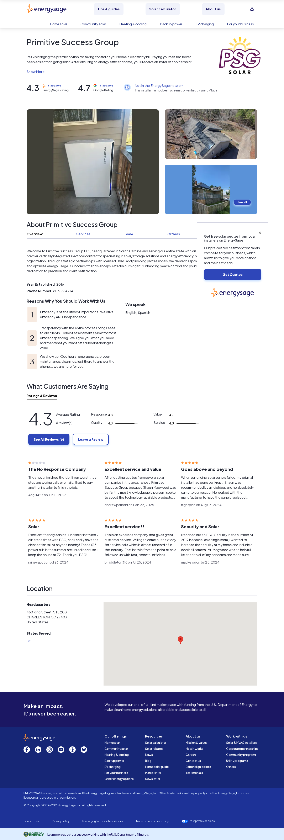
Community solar (116, 748)
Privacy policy (60, 821)
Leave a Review (90, 439)
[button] (112, 71)
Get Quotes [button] (233, 274)
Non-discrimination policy (152, 821)
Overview (35, 234)
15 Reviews (105, 86)
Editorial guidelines (198, 766)
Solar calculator (155, 742)
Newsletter (152, 779)
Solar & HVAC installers (241, 742)
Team (128, 234)
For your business (116, 773)
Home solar (112, 742)
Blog (148, 760)
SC (29, 641)
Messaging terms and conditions (102, 821)
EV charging (113, 766)
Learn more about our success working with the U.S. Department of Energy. (98, 834)
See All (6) (49, 439)
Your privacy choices (202, 821)
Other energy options (119, 779)
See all (242, 202)
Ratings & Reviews (42, 395)
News (149, 754)
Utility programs (237, 760)
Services (83, 234)
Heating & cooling (117, 754)
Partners (173, 234)
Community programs (241, 754)
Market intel (153, 773)
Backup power (114, 760)
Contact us (193, 760)
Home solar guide (157, 766)
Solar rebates (154, 748)
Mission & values (196, 742)
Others (231, 766)
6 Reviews (54, 86)
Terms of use (31, 821)
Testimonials (194, 773)
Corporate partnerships (242, 748)
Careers (191, 754)
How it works (194, 748)
